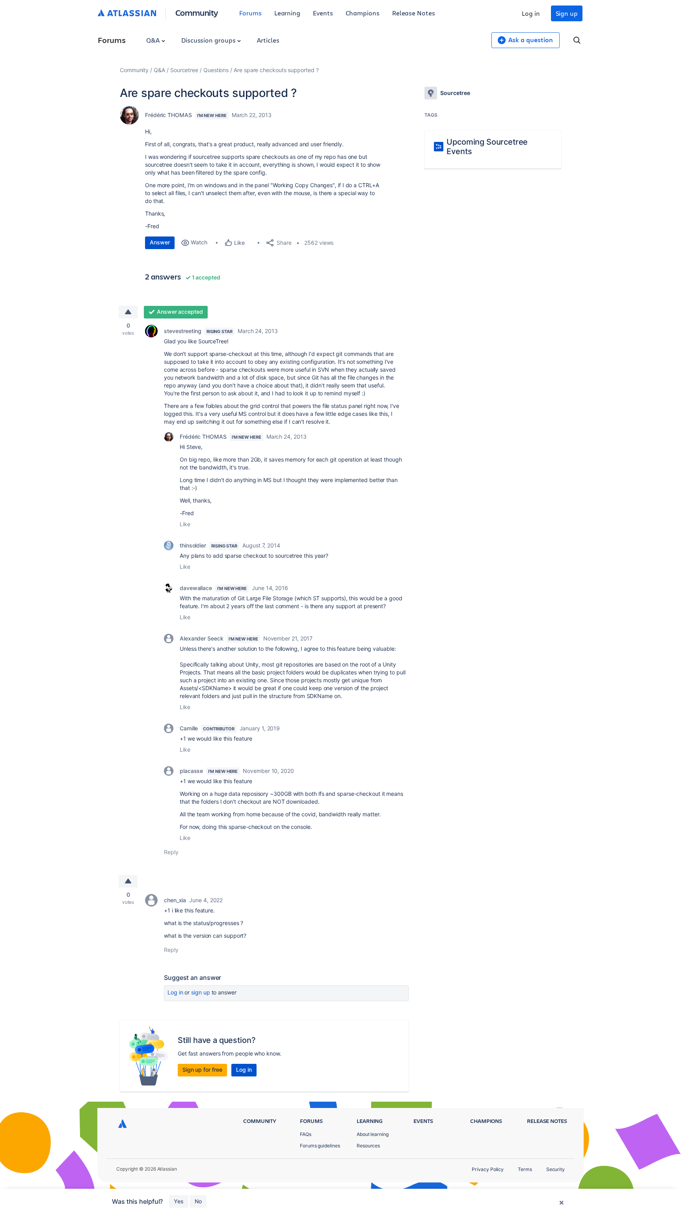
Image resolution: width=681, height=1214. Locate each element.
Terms (525, 1169)
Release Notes (413, 13)
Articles (268, 40)
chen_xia (175, 900)
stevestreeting (182, 331)
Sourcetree (184, 70)
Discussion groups (209, 40)
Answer (160, 242)
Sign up (567, 13)
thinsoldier (193, 545)
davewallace (196, 588)
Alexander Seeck (201, 638)
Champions (363, 13)
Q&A (153, 40)
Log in (531, 13)
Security (555, 1169)
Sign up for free (202, 1069)
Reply (171, 852)
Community (196, 12)
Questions (216, 70)
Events (323, 13)
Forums (250, 13)
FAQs (305, 1134)
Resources (368, 1146)
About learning (373, 1134)
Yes (179, 1201)
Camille (189, 728)
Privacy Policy (488, 1169)
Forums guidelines (320, 1146)
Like (185, 524)
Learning (287, 13)
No (198, 1201)
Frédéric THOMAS (168, 115)
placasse (191, 770)
